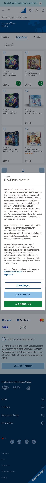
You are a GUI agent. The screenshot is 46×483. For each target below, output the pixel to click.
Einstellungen (23, 285)
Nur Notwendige (23, 294)
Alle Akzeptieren (23, 304)
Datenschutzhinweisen (13, 272)
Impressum (8, 275)
